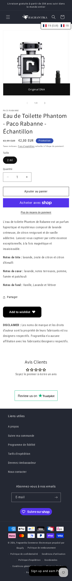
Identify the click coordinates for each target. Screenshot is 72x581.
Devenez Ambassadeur (22, 462)
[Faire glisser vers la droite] (44, 103)
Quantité (7, 169)
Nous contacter (17, 471)
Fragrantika (21, 543)
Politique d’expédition (29, 560)
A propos (13, 426)
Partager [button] (12, 297)
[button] (8, 17)
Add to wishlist (19, 312)
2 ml (10, 160)
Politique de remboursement (42, 548)
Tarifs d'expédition (19, 453)
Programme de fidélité (21, 444)
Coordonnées (50, 560)
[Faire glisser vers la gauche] (27, 103)
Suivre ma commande (21, 435)
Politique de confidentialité (24, 554)
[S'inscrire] (56, 497)
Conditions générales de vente (27, 566)
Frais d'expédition (26, 146)
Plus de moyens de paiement (36, 212)
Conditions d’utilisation (53, 554)
